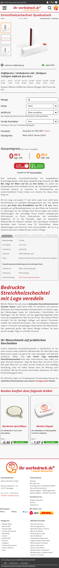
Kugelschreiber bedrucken (40, 540)
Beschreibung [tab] (6, 236)
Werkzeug (5, 533)
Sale (3, 550)
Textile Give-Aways (37, 548)
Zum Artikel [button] (20, 442)
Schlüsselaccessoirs (9, 545)
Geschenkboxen (36, 536)
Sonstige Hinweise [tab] (51, 236)
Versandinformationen (38, 488)
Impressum (34, 505)
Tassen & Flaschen (9, 531)
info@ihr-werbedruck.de (10, 495)
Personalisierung (36, 524)
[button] (42, 106)
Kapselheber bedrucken (39, 538)
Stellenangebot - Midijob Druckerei (43, 493)
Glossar (33, 502)
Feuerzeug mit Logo (37, 533)
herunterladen (36, 172)
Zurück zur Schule (37, 555)
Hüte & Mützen (8, 548)
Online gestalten (39, 166)
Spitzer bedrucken (37, 545)
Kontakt (33, 481)
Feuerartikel (6, 529)
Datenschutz (14, 563)
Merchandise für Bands (39, 543)
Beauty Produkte (36, 531)
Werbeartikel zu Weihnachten (41, 552)
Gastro (4, 536)
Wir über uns (34, 483)
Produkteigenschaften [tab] (21, 236)
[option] (6, 28)
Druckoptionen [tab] (37, 236)
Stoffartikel (6, 538)
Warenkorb (56, 9)
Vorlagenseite (42, 381)
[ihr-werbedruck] (27, 7)
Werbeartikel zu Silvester (39, 550)
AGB (5, 563)
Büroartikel (6, 526)
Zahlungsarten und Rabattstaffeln (42, 486)
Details (47, 131)
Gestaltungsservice (37, 526)
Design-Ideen (7, 524)
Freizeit (5, 540)
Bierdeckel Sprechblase (14, 426)
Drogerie (5, 543)
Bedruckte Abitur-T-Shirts (39, 529)
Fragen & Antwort (36, 500)
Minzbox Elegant (44, 426)
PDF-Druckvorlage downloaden (29, 277)
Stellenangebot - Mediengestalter (42, 490)
